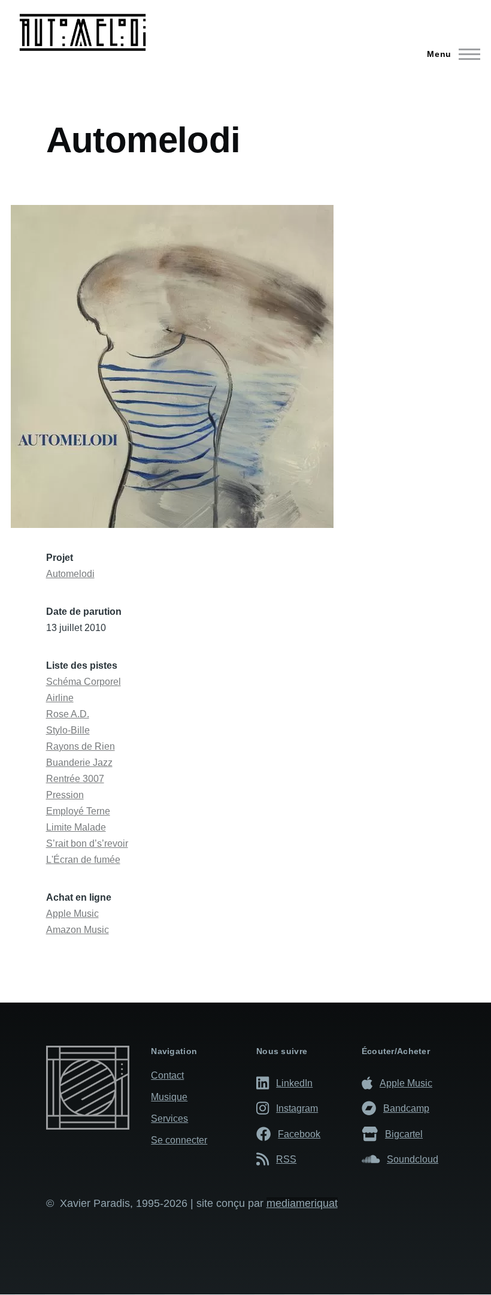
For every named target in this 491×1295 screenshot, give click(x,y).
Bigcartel (404, 1133)
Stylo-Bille (68, 730)
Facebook (299, 1133)
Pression (65, 795)
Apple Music (72, 913)
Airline (60, 698)
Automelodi (70, 574)
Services (169, 1118)
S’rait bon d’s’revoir (87, 843)
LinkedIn (294, 1082)
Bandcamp (406, 1108)
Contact (167, 1075)
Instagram (297, 1108)
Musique (169, 1097)
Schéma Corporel (83, 682)
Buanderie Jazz (79, 762)
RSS (286, 1159)
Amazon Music (77, 930)
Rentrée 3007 (75, 779)
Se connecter (179, 1140)
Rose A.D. (67, 714)
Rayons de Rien (80, 746)
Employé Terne (78, 811)
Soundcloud (412, 1159)
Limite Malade (76, 827)
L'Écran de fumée (83, 860)
